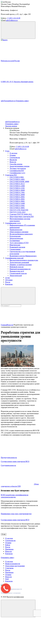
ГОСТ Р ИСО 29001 (17, 201)
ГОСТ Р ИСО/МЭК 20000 (19, 181)
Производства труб (17, 271)
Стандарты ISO (11, 175)
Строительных (15, 249)
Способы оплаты (16, 164)
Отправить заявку (22, 101)
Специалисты (15, 157)
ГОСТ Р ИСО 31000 (17, 203)
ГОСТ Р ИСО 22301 (17, 188)
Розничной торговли (17, 247)
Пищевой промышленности (20, 269)
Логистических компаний (19, 262)
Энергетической (16, 275)
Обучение (9, 280)
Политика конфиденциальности (11, 589)
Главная (4, 325)
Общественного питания (19, 232)
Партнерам (9, 549)
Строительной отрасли (18, 273)
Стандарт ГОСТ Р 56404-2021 (21, 214)
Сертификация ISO (17, 171)
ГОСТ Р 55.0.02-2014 (17, 212)
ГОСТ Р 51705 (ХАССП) (19, 210)
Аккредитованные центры (19, 166)
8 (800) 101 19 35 (7, 82)
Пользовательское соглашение (11, 593)
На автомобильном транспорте (21, 234)
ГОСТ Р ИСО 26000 (17, 190)
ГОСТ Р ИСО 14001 (17, 179)
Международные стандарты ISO (22, 216)
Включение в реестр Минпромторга (23, 256)
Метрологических (16, 238)
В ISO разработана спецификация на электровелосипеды (14, 496)
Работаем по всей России (10, 61)
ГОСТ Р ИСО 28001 (17, 197)
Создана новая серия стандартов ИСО (15, 520)
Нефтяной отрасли (17, 267)
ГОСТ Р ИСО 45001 (17, 206)
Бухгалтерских (15, 236)
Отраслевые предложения (15, 566)
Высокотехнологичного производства (24, 260)
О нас (7, 151)
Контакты (9, 284)
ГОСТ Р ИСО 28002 (17, 199)
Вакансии (13, 160)
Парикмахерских (16, 230)
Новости (13, 162)
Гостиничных (15, 240)
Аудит (7, 278)
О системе (13, 153)
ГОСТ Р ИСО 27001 (17, 192)
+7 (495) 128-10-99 (13, 18)
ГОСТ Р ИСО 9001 (17, 177)
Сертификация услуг (17, 173)
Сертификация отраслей (14, 258)
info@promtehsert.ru (8, 101)
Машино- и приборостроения (21, 265)
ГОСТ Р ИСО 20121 (17, 184)
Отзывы (13, 155)
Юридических (15, 245)
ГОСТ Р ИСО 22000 (17, 186)
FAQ (7, 579)
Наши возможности (12, 564)
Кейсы (7, 545)
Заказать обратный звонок (23, 82)
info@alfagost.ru (12, 20)
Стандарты (9, 568)
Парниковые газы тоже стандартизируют (16, 514)
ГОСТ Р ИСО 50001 (17, 208)
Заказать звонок (11, 126)
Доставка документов (18, 168)
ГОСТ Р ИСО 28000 (17, 195)
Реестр (7, 282)
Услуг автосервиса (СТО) (19, 243)
